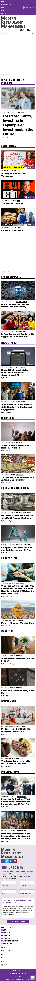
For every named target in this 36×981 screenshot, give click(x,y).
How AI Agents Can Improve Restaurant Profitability (15, 305)
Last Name (23, 885)
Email (3, 894)
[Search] (33, 33)
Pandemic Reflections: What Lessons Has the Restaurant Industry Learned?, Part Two (15, 836)
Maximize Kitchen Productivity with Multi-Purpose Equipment (17, 516)
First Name (5, 885)
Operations (20, 112)
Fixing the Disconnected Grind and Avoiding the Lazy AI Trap (16, 548)
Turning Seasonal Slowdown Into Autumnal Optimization (17, 478)
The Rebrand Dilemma (12, 203)
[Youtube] (33, 7)
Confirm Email (24, 894)
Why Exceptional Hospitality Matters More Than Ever (15, 762)
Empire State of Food (12, 230)
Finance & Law (20, 583)
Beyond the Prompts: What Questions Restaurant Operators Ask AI (15, 372)
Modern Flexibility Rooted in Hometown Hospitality (15, 730)
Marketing (19, 656)
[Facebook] (24, 7)
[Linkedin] (30, 7)
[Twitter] (27, 7)
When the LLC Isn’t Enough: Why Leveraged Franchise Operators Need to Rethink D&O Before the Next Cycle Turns (17, 590)
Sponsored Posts (21, 301)
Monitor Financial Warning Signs (17, 623)
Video (19, 170)
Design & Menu (20, 726)
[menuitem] (3, 2)
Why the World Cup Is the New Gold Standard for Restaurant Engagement (16, 407)
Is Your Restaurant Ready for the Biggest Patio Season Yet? (18, 335)
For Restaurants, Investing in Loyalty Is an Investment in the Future (18, 125)
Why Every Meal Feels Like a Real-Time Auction (15, 446)
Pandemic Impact (21, 796)
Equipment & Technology (23, 513)
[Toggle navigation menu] (32, 978)
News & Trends (20, 367)
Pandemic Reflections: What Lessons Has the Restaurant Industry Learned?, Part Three (16, 801)
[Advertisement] (18, 56)
